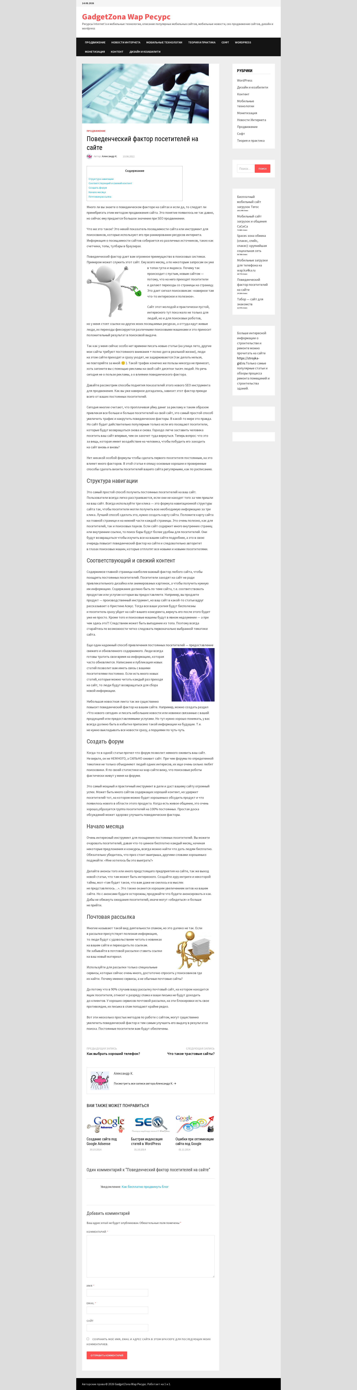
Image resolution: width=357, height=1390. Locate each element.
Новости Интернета (125, 42)
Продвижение (95, 42)
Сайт (90, 1320)
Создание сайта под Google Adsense (102, 1141)
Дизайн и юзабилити (144, 51)
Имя (90, 1285)
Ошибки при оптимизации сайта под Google (195, 1141)
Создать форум (98, 187)
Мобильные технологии (164, 42)
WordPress (243, 42)
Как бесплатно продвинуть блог (145, 1186)
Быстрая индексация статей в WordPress (147, 1141)
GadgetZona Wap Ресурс (126, 16)
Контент (117, 51)
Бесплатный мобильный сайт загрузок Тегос (249, 202)
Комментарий (97, 1231)
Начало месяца (97, 192)
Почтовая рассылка (100, 196)
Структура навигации (101, 179)
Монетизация (95, 51)
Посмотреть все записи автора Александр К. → (145, 1083)
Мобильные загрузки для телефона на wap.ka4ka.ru (252, 265)
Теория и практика (202, 42)
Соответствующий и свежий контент (110, 183)
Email (91, 1303)
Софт (225, 42)
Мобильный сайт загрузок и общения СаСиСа (252, 221)
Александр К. (109, 156)
